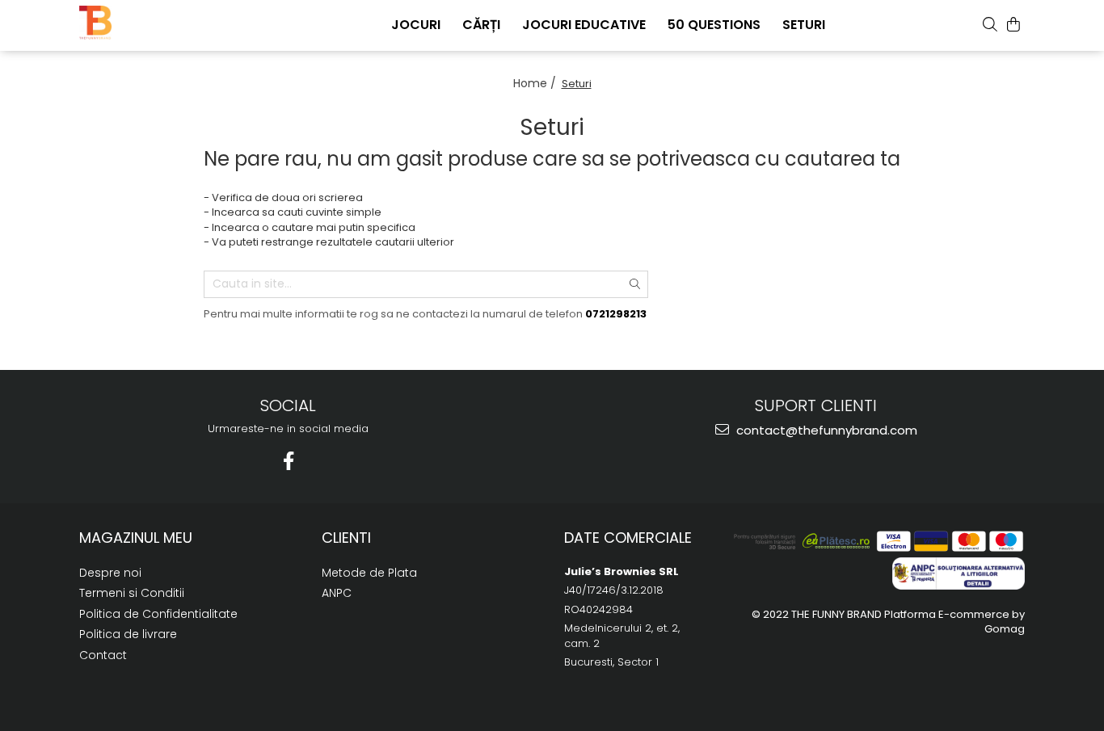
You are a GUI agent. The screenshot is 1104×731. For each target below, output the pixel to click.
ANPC (337, 593)
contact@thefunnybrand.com (825, 430)
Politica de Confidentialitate (158, 614)
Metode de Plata (369, 573)
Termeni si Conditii (131, 593)
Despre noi (110, 573)
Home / (536, 83)
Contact (103, 655)
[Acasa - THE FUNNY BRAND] (160, 22)
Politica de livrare (128, 634)
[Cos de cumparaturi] (1013, 24)
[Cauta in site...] (990, 24)
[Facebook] (288, 461)
